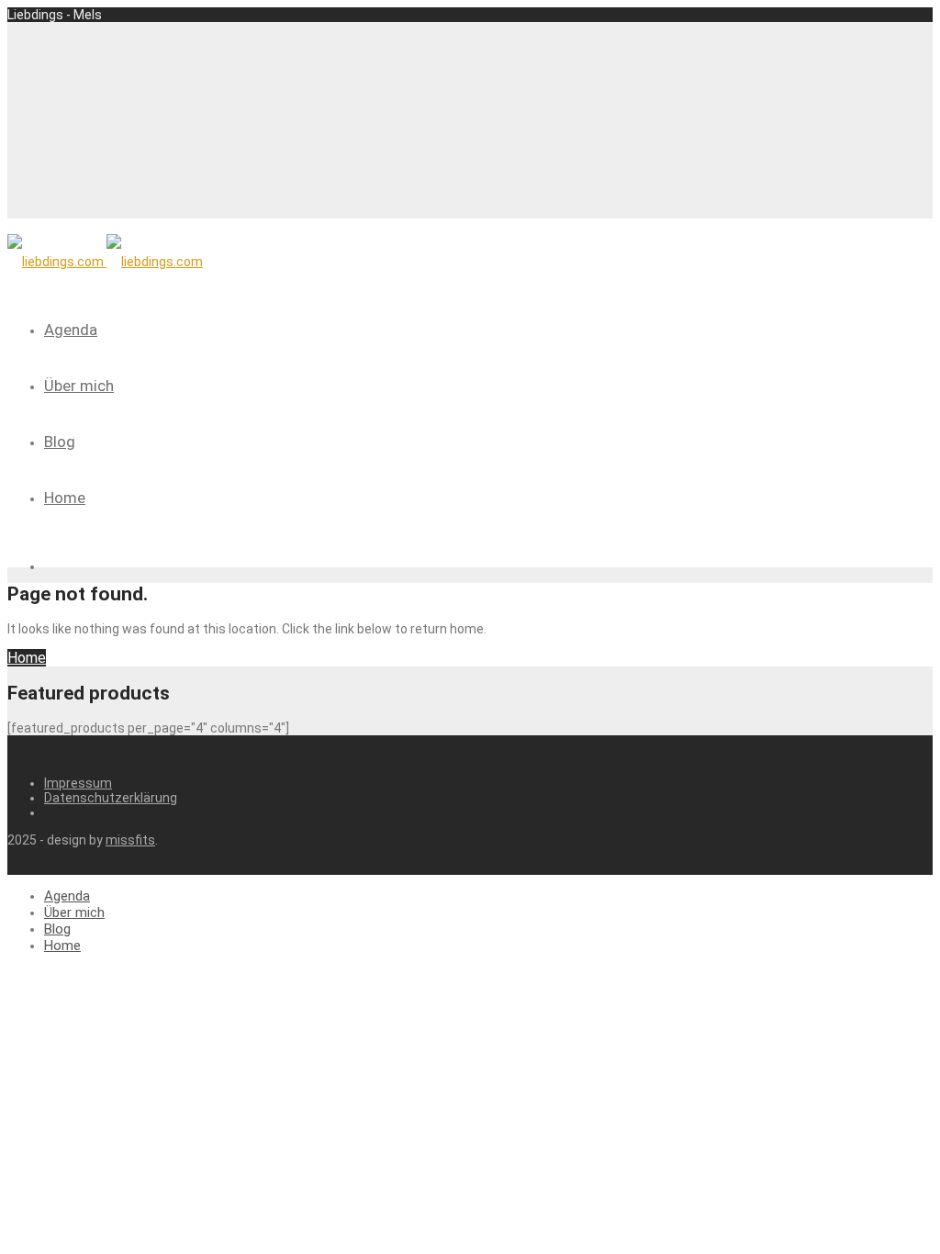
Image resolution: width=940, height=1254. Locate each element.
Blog (59, 441)
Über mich (79, 385)
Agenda (70, 329)
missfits (130, 840)
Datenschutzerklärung (110, 797)
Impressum (78, 783)
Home (64, 497)
